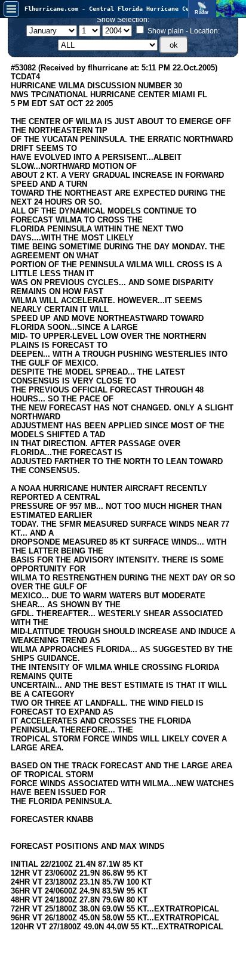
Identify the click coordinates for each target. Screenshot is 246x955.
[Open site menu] (11, 9)
